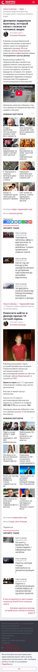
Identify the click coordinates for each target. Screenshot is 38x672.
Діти (17, 521)
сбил (33, 107)
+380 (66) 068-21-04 (9, 645)
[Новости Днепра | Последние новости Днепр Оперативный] (8, 2)
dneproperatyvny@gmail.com (13, 650)
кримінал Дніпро (16, 213)
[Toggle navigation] (33, 2)
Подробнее (6, 664)
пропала (17, 412)
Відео (22, 9)
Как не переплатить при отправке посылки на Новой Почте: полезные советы (18, 601)
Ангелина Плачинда (18, 35)
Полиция (23, 521)
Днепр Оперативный (20, 51)
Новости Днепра (10, 9)
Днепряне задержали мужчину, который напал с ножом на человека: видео (20, 610)
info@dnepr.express (11, 648)
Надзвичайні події (25, 209)
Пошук (11, 521)
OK (19, 669)
